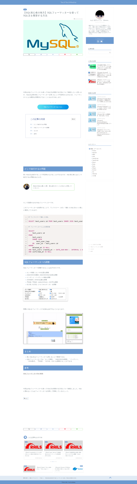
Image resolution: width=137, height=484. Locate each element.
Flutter (94, 150)
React (94, 162)
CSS (93, 156)
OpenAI (94, 152)
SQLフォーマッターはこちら (53, 107)
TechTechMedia (68, 2)
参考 (35, 133)
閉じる (73, 119)
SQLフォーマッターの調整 (41, 127)
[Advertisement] (53, 70)
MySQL (26, 398)
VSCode (94, 173)
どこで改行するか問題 (40, 124)
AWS (93, 154)
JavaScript (95, 158)
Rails (25, 9)
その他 (94, 175)
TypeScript (95, 160)
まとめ (36, 130)
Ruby (93, 164)
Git (93, 172)
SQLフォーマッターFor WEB (33, 373)
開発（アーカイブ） (96, 148)
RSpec (94, 168)
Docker (94, 170)
